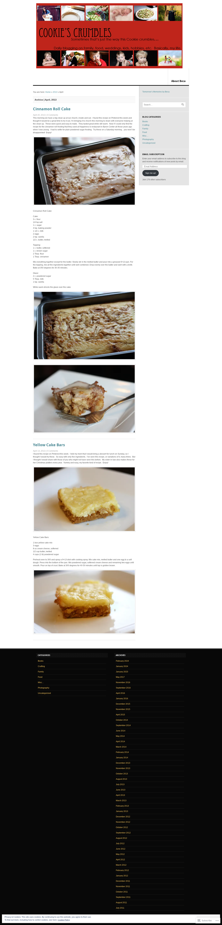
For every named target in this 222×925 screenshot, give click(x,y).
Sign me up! (150, 173)
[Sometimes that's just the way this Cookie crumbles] (109, 35)
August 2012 (121, 838)
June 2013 (120, 790)
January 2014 (122, 757)
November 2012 (123, 822)
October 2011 (122, 892)
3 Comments (52, 115)
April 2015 (120, 715)
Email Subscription (153, 154)
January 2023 (122, 672)
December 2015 (123, 704)
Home (48, 92)
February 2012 (122, 870)
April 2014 (120, 741)
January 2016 (122, 698)
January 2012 (122, 876)
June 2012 (120, 849)
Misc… (145, 136)
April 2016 (120, 693)
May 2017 (120, 677)
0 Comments (52, 451)
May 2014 (120, 736)
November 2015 (123, 709)
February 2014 (122, 752)
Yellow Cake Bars (49, 445)
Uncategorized (148, 143)
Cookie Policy (64, 920)
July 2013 (120, 784)
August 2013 (121, 779)
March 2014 (121, 747)
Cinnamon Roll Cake (52, 109)
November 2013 (123, 768)
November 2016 (123, 682)
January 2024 (122, 666)
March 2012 (121, 865)
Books (145, 121)
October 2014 (122, 720)
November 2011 (123, 886)
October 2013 (122, 774)
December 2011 (123, 881)
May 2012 (120, 854)
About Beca (178, 81)
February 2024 (122, 661)
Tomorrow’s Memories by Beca (156, 92)
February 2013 (122, 806)
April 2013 (120, 795)
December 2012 (123, 817)
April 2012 (120, 859)
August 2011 (121, 902)
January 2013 (122, 811)
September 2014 (123, 725)
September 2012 (123, 833)
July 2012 (120, 843)
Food (144, 132)
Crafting (145, 125)
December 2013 (123, 763)
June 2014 (120, 731)
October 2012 (122, 827)
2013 (55, 92)
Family (145, 129)
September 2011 (123, 897)
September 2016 (123, 688)
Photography (148, 139)
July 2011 (120, 908)
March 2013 (121, 800)
